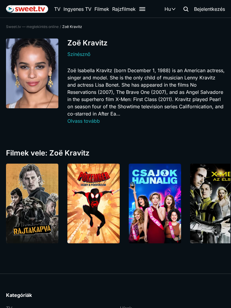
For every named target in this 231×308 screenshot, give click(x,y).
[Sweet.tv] (27, 9)
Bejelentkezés (209, 9)
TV (57, 9)
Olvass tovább (83, 121)
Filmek (101, 9)
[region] (115, 203)
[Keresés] (185, 9)
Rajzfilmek (124, 9)
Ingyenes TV (77, 9)
